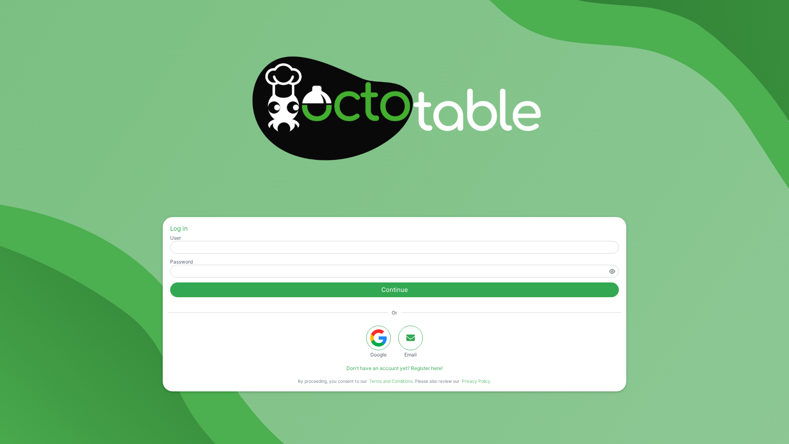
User (175, 238)
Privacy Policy (476, 381)
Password (181, 262)
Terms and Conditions (391, 381)
